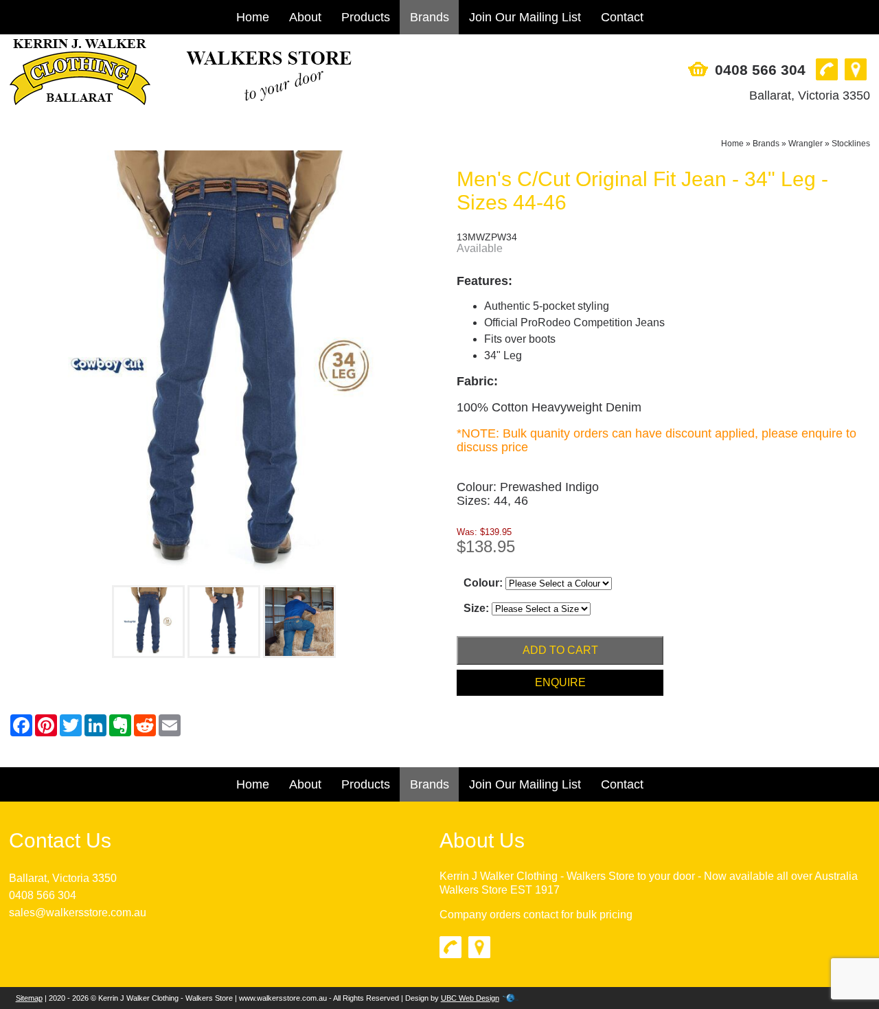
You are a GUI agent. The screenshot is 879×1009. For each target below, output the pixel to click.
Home (252, 17)
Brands (429, 17)
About (305, 17)
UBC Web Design (470, 998)
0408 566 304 (760, 70)
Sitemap (29, 998)
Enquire (560, 682)
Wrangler (805, 143)
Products (365, 17)
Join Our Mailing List (525, 17)
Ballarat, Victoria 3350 (809, 95)
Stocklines (851, 143)
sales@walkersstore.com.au (77, 912)
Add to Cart (560, 650)
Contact (622, 17)
